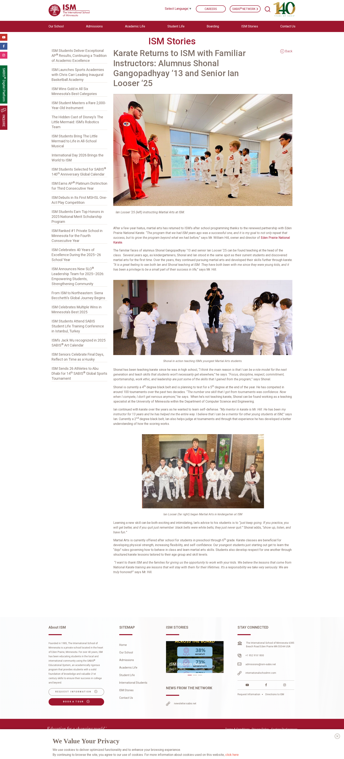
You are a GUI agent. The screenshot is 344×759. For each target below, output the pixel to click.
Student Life (127, 675)
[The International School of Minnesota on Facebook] (266, 685)
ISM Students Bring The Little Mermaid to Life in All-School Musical (75, 141)
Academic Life (128, 667)
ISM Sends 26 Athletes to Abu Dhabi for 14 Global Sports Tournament (79, 373)
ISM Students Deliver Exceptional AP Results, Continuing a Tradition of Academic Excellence (79, 56)
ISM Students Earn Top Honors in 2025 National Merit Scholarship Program (78, 217)
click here (232, 754)
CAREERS (211, 9)
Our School (126, 652)
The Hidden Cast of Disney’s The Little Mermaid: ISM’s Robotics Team (77, 122)
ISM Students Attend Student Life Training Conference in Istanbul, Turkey (78, 326)
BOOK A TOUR (74, 702)
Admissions (126, 660)
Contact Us (287, 26)
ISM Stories (249, 26)
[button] (189, 675)
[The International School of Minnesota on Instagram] (284, 685)
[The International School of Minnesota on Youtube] (247, 685)
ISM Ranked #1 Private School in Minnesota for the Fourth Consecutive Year (77, 236)
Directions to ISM (274, 694)
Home (123, 644)
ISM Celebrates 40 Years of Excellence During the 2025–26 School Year (76, 255)
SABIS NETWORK (244, 9)
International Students (133, 682)
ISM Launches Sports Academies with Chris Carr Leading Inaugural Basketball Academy (78, 75)
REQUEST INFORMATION (74, 692)
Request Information (249, 694)
